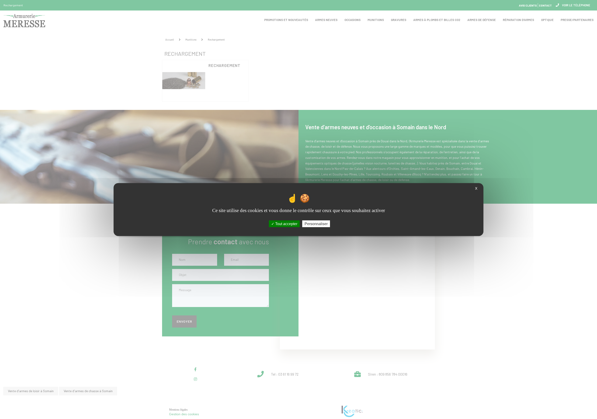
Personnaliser (316, 224)
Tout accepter (285, 224)
